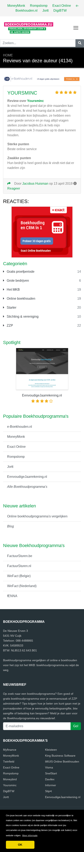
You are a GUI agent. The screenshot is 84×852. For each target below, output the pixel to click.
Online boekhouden (20, 298)
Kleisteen (51, 749)
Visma (49, 767)
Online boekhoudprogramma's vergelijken (37, 516)
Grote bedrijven (17, 280)
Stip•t (48, 791)
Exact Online (61, 5)
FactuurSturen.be (19, 556)
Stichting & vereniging (22, 316)
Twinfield (8, 761)
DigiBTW (60, 10)
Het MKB (13, 289)
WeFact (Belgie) (19, 576)
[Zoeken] (79, 43)
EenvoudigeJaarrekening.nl (27, 476)
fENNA (12, 596)
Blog (10, 526)
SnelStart (51, 773)
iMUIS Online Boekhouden (62, 761)
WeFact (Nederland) (21, 586)
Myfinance (9, 749)
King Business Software (60, 755)
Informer (50, 785)
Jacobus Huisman (35, 183)
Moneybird (10, 779)
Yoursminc (22, 93)
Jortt (45, 10)
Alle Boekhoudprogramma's (27, 486)
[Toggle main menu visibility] (76, 27)
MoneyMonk (16, 5)
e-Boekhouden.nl (19, 426)
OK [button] (20, 844)
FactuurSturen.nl (19, 566)
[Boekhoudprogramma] (28, 27)
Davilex (49, 779)
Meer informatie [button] (30, 835)
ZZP (9, 325)
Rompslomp (39, 5)
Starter (11, 307)
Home (8, 55)
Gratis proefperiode (20, 271)
